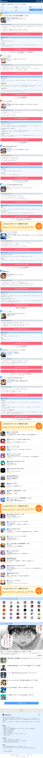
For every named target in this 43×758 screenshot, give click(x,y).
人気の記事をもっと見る (21, 703)
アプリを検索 (36, 9)
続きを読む (39, 655)
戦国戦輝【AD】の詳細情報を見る (21, 307)
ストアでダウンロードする (22, 34)
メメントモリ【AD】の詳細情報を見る (21, 97)
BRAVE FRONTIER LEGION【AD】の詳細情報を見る (21, 180)
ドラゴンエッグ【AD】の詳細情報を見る (21, 142)
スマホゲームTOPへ (8, 751)
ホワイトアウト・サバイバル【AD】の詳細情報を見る (21, 267)
